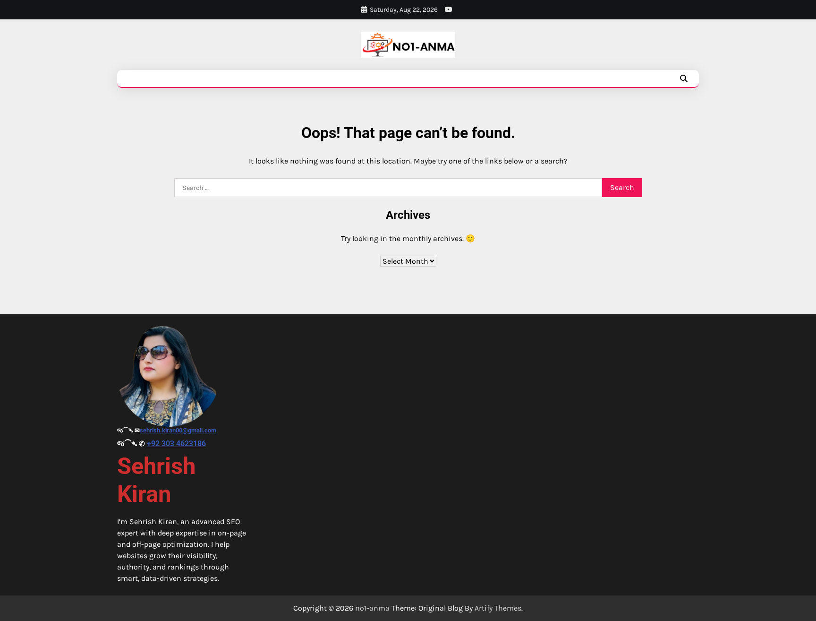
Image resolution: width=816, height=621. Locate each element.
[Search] (683, 78)
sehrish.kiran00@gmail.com (178, 430)
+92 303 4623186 (176, 443)
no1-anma (372, 608)
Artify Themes (498, 608)
